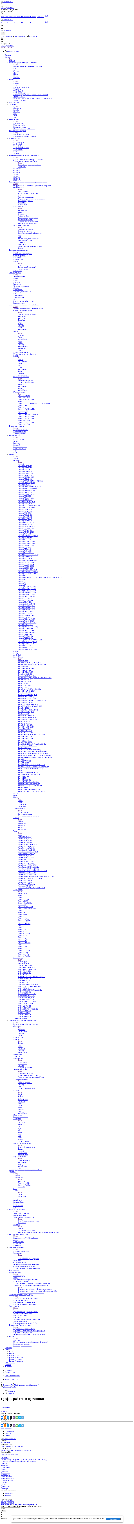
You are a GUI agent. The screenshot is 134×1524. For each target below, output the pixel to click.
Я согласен (113, 1519)
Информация (5, 1475)
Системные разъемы (25, 1083)
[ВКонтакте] (2, 1417)
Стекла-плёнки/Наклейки (27, 314)
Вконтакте (11, 1391)
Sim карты (17, 108)
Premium (21, 335)
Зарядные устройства (21, 1251)
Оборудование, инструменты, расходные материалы (32, 186)
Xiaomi (20, 801)
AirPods (20, 821)
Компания (4, 1465)
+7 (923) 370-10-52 (7, 8)
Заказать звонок (6, 47)
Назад (11, 59)
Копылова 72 (8, 1385)
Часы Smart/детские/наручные (28, 1221)
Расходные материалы (25, 229)
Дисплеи (16, 1175)
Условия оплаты (6, 1477)
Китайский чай (18, 439)
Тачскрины (22, 1122)
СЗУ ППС (4, 1463)
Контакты (4, 1471)
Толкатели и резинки (25, 1073)
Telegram (11, 1393)
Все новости (5, 1442)
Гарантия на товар (7, 1480)
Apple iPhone (22, 893)
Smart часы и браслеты (21, 1213)
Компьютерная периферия (22, 254)
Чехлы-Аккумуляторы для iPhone (29, 165)
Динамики (21, 1030)
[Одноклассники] (5, 1417)
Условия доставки (7, 1478)
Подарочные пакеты (20, 430)
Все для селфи (18, 123)
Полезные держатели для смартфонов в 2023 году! (19, 1461)
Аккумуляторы (18, 142)
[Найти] (2, 6)
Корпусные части (24, 1160)
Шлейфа (21, 1094)
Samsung (21, 464)
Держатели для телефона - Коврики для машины (35, 1289)
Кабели (16, 83)
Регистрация (5, 1473)
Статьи (3, 1484)
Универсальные (23, 812)
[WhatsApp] (16, 1417)
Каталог (12, 61)
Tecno (20, 835)
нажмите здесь (54, 1519)
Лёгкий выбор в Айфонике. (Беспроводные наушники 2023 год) (24, 1459)
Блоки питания (23, 1257)
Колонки (16, 1340)
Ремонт (11, 1353)
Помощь (4, 1482)
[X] (11, 1417)
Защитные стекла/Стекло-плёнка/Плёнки (28, 309)
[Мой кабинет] (2, 14)
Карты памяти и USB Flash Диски (25, 1238)
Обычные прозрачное (25, 380)
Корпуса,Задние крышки (26, 1147)
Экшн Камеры (18, 1310)
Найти (3, 1511)
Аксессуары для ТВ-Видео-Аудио (25, 1298)
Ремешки (21, 1228)
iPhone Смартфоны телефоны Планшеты (27, 66)
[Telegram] (22, 1417)
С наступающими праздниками (12, 1446)
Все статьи (4, 1458)
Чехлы (15, 458)
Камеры (20, 1043)
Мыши (20, 265)
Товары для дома (19, 276)
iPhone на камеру (24, 396)
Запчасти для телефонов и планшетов (26, 1024)
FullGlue (20, 360)
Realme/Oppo (22, 962)
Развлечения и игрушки (21, 134)
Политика (4, 1488)
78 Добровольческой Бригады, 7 (26, 1385)
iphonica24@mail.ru (9, 1387)
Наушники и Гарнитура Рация (24, 1329)
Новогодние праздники (9, 1454)
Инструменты (23, 210)
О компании (5, 1467)
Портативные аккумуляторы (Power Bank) (28, 159)
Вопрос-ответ (6, 1486)
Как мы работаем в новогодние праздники (16, 1450)
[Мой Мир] (8, 1417)
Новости (4, 1469)
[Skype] (19, 1417)
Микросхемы (22, 1062)
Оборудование (23, 191)
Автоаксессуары (19, 1276)
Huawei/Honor (23, 661)
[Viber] (14, 1417)
